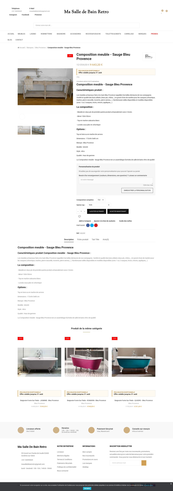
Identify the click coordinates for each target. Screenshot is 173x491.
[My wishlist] (161, 12)
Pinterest (38, 15)
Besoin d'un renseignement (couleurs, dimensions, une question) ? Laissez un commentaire (113, 175)
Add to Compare (85, 221)
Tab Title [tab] (95, 239)
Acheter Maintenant (118, 211)
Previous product (147, 47)
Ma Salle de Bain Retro (86, 12)
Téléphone (16, 8)
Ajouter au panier (97, 211)
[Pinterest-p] (115, 468)
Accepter (87, 488)
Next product (153, 47)
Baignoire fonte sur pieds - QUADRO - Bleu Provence (134, 400)
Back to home (150, 47)
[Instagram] (120, 468)
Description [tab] (69, 239)
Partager (88, 225)
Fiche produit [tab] (82, 239)
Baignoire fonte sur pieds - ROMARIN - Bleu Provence (86, 400)
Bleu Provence (39, 403)
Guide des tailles (125, 221)
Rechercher (135, 25)
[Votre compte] (158, 12)
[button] (11, 374)
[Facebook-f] (111, 468)
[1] (143, 463)
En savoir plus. (148, 485)
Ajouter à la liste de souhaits (104, 221)
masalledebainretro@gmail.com (39, 11)
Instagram (13, 15)
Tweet (92, 225)
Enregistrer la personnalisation (137, 190)
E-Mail (31, 8)
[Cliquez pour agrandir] (22, 116)
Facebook (25, 15)
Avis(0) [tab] (106, 239)
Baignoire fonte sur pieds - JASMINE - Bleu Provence (39, 400)
